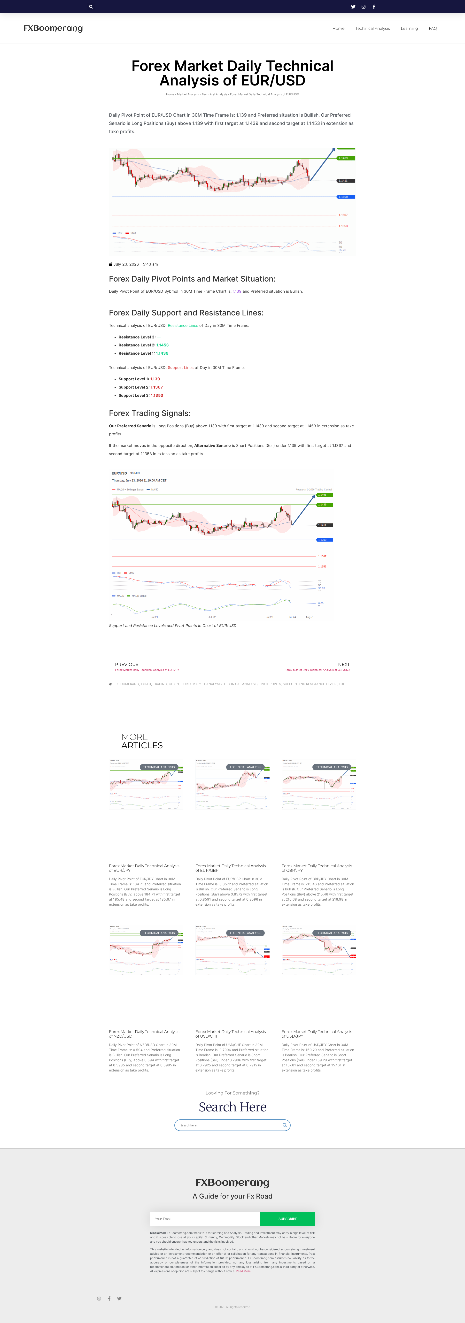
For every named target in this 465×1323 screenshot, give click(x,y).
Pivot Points (270, 684)
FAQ (433, 28)
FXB (342, 684)
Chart (174, 684)
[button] (91, 6)
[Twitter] (119, 1298)
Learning (409, 28)
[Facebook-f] (109, 1298)
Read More (243, 1271)
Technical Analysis (373, 28)
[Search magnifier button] (284, 1125)
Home (339, 28)
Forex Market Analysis (201, 684)
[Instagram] (99, 1298)
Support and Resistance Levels (310, 684)
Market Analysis (188, 94)
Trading (160, 684)
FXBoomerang (53, 28)
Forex (146, 684)
